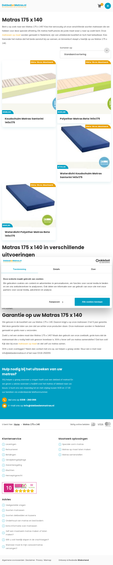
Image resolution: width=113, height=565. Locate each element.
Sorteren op (66, 47)
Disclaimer (30, 560)
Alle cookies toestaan (92, 302)
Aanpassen (54, 302)
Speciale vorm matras (73, 444)
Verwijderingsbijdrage (16, 459)
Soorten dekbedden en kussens (21, 515)
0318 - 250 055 (28, 399)
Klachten (10, 470)
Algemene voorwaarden (13, 560)
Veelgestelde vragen (16, 505)
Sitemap (47, 560)
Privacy (39, 560)
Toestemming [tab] (19, 269)
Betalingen (11, 454)
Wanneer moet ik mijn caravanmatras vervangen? (24, 547)
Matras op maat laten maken (76, 449)
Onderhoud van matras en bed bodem (24, 520)
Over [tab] (93, 269)
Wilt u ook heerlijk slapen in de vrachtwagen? (27, 539)
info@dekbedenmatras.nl (39, 405)
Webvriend (83, 560)
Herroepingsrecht (14, 475)
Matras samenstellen (72, 454)
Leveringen (11, 444)
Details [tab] (56, 269)
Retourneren (12, 449)
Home (17, 424)
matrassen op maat (11, 35)
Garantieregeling (14, 465)
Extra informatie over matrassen (21, 526)
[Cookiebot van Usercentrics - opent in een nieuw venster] (98, 261)
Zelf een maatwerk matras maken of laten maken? (26, 533)
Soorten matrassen (15, 510)
